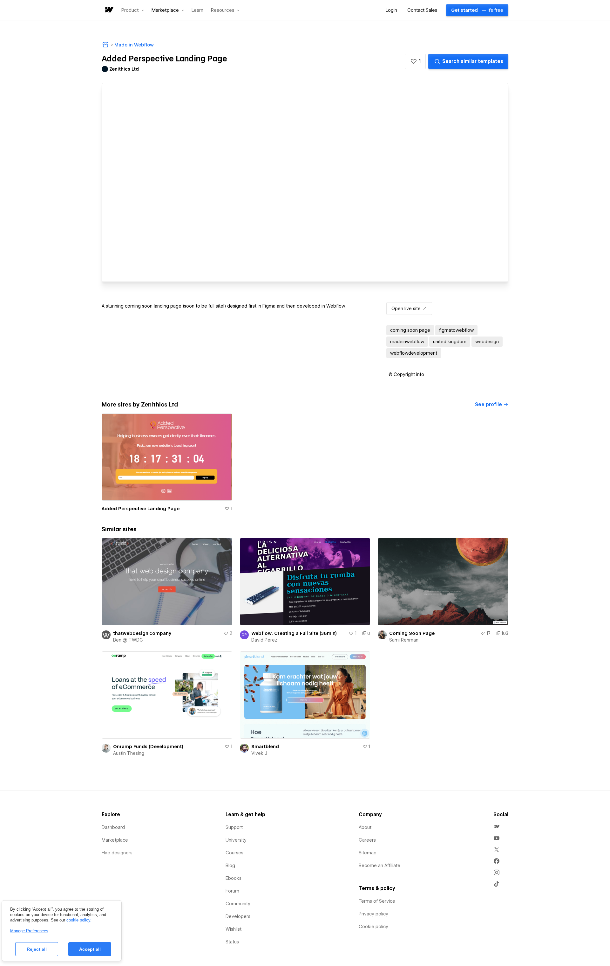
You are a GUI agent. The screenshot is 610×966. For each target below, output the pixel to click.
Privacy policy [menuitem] (373, 913)
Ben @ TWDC (128, 640)
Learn (197, 10)
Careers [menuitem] (367, 840)
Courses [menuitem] (234, 852)
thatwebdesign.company (142, 633)
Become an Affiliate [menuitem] (379, 865)
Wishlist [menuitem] (233, 929)
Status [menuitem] (232, 941)
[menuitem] (496, 827)
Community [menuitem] (238, 903)
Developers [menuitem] (238, 916)
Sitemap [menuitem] (367, 852)
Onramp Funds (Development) (148, 746)
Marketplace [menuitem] (115, 840)
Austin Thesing (128, 753)
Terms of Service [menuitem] (377, 901)
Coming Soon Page (412, 633)
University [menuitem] (236, 840)
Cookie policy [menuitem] (373, 926)
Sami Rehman (403, 640)
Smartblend (265, 746)
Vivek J (259, 753)
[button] (133, 10)
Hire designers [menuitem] (117, 852)
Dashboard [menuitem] (113, 827)
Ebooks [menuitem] (233, 878)
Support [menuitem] (234, 827)
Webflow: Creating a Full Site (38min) (294, 633)
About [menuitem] (365, 827)
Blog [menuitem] (230, 865)
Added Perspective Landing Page (141, 508)
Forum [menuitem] (232, 890)
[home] (109, 10)
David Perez (264, 640)
